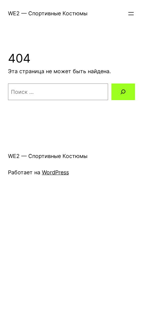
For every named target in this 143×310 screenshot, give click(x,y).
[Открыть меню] (131, 14)
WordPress (55, 172)
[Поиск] (123, 91)
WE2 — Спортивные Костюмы (47, 13)
